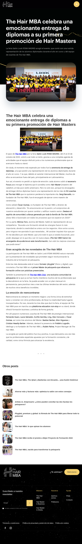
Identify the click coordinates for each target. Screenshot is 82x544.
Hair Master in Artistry (40, 509)
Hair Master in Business (40, 503)
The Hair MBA (39, 497)
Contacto (69, 500)
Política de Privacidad (21, 508)
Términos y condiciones (10, 523)
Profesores (55, 502)
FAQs (68, 496)
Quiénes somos (54, 497)
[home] (7, 4)
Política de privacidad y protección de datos (38, 523)
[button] (77, 4)
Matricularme (71, 472)
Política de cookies (62, 523)
